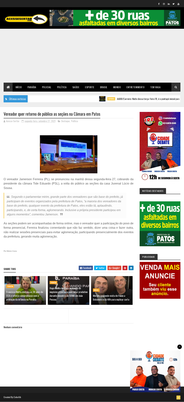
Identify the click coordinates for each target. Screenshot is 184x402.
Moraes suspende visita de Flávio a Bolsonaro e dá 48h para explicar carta (111, 297)
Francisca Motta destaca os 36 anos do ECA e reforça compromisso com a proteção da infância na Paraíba (24, 295)
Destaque (65, 121)
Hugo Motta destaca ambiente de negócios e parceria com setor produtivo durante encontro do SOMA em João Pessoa (69, 293)
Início (18, 87)
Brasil (103, 87)
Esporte (89, 87)
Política (62, 87)
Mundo (117, 87)
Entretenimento (135, 87)
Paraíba (31, 87)
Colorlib (17, 397)
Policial (46, 87)
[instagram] (164, 4)
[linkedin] (169, 4)
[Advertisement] (92, 56)
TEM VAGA (155, 87)
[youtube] (178, 4)
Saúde (75, 87)
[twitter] (174, 4)
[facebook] (159, 4)
